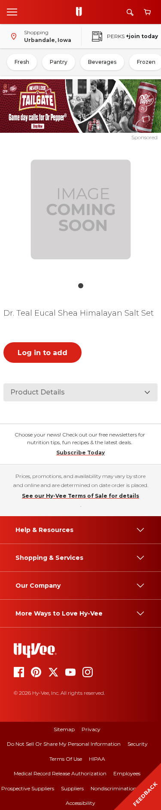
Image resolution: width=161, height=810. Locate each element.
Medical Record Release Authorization (60, 773)
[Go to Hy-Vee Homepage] (81, 12)
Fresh (22, 62)
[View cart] (147, 12)
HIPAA (97, 759)
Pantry (58, 62)
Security (138, 744)
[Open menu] (12, 11)
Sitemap (64, 729)
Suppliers (72, 788)
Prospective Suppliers (27, 788)
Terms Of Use (65, 759)
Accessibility (80, 803)
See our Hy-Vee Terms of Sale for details (80, 496)
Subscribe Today (80, 452)
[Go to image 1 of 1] (80, 286)
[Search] (130, 12)
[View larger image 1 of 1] (80, 209)
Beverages (102, 62)
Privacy (91, 729)
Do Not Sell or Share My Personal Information (64, 744)
